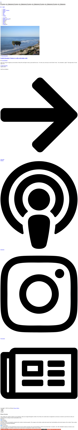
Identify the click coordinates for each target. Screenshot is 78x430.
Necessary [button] (2, 418)
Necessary (4, 420)
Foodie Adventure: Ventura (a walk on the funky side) (13, 58)
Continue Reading (3, 65)
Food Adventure (5, 55)
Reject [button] (45, 429)
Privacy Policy (16, 408)
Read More (49, 429)
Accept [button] (42, 429)
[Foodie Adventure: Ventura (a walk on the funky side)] (19, 54)
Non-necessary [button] (3, 424)
